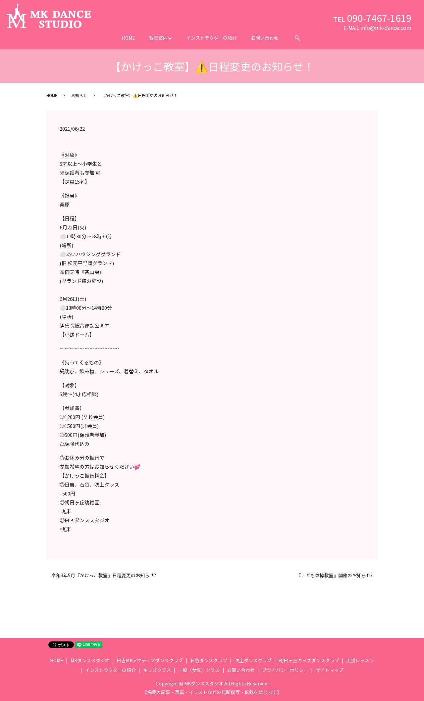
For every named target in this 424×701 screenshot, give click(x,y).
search (297, 38)
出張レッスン (360, 660)
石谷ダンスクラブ (208, 660)
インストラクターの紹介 (211, 37)
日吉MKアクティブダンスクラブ (150, 660)
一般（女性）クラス (199, 670)
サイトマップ (330, 670)
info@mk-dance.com (385, 27)
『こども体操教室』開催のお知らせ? (334, 575)
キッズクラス (157, 670)
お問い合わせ (265, 37)
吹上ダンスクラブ (253, 660)
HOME (128, 37)
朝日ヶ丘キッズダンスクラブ (309, 660)
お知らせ (79, 95)
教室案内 (158, 37)
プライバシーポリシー (285, 670)
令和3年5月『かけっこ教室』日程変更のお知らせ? (103, 575)
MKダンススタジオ (90, 660)
